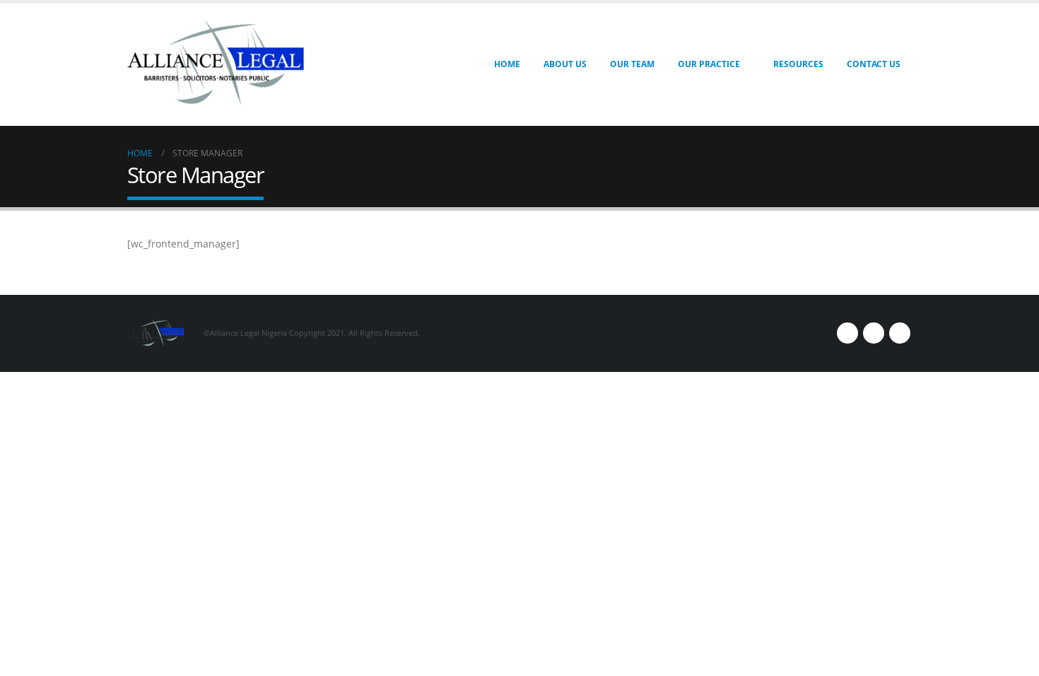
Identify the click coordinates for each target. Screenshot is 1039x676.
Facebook (847, 333)
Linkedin (899, 333)
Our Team (632, 64)
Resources (798, 64)
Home (507, 64)
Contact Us (873, 64)
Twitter (873, 333)
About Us (565, 64)
